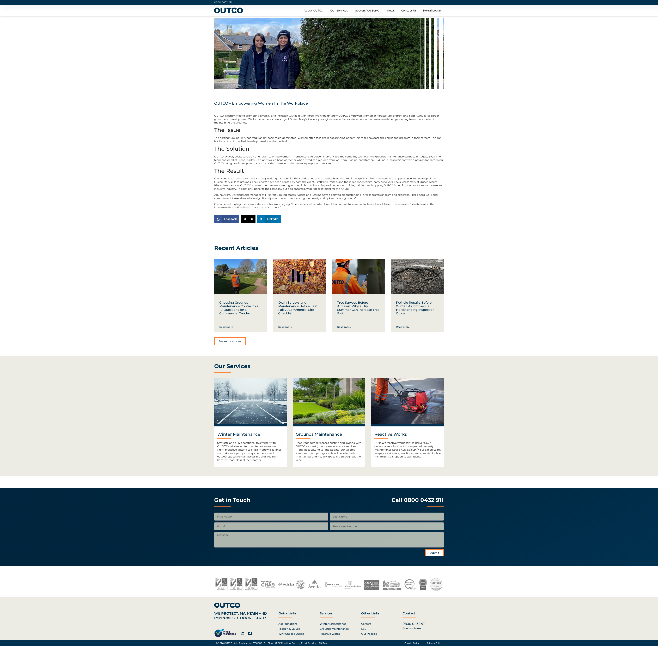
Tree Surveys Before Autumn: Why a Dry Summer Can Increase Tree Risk (358, 308)
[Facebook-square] (250, 633)
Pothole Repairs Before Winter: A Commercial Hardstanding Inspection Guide (415, 308)
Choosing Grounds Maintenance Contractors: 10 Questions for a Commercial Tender (239, 308)
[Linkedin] (243, 633)
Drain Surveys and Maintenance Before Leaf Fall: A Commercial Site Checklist (297, 308)
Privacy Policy (434, 643)
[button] (226, 219)
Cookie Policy (411, 643)
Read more (226, 326)
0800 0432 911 (223, 2)
